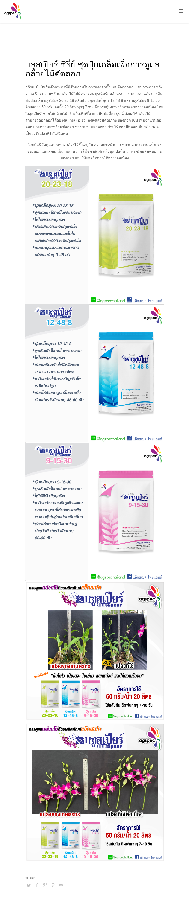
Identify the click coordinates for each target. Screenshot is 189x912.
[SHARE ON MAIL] (61, 885)
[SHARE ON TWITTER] (28, 885)
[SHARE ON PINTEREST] (53, 885)
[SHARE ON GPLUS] (44, 885)
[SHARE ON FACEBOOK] (36, 885)
